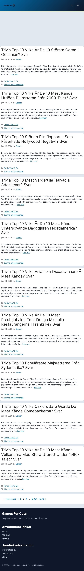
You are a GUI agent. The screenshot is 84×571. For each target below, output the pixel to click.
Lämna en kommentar (13, 85)
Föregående (9, 499)
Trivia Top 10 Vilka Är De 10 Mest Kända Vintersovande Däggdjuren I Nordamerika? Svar (39, 228)
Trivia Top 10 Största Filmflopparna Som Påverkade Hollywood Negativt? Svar (37, 139)
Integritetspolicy (9, 550)
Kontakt (5, 539)
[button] (72, 5)
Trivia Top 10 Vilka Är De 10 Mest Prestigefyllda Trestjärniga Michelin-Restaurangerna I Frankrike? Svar (33, 319)
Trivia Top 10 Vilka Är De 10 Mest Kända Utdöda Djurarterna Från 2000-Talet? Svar (39, 95)
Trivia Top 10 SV (11, 81)
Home (4, 531)
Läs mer (14, 74)
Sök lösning (7, 535)
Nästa (42, 499)
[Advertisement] (42, 27)
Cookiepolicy (7, 553)
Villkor (4, 557)
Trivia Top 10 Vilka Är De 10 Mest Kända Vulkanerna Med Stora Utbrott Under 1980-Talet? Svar (40, 454)
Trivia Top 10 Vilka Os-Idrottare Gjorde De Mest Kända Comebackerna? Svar (38, 408)
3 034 (34, 499)
